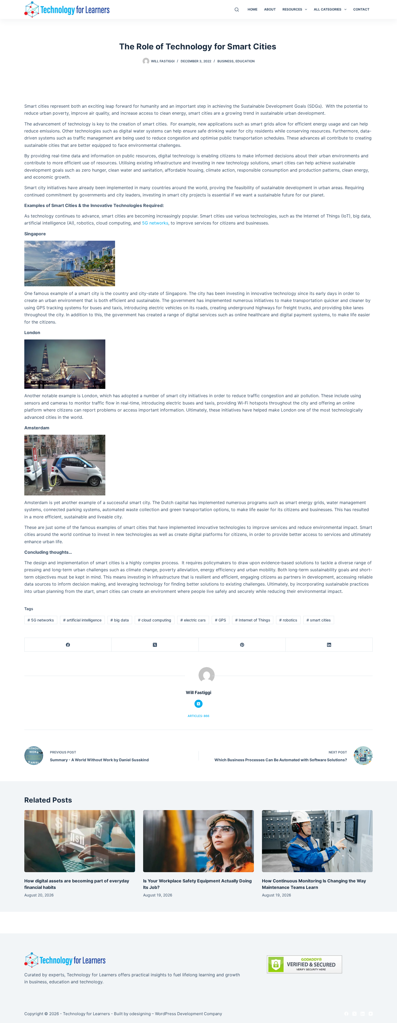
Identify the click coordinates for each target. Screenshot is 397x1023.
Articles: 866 (198, 716)
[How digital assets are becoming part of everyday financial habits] (79, 841)
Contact (361, 9)
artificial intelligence (82, 620)
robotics (288, 620)
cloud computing (154, 620)
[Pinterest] (242, 645)
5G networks (155, 223)
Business (225, 61)
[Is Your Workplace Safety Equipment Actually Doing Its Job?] (198, 841)
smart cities (319, 620)
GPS (220, 620)
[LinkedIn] (329, 645)
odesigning (140, 1013)
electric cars (193, 620)
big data (119, 620)
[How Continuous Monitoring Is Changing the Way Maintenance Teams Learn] (317, 841)
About (270, 9)
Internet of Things (252, 620)
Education (245, 61)
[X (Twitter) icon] (198, 704)
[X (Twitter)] (155, 645)
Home (252, 9)
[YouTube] (371, 1014)
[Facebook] (68, 645)
